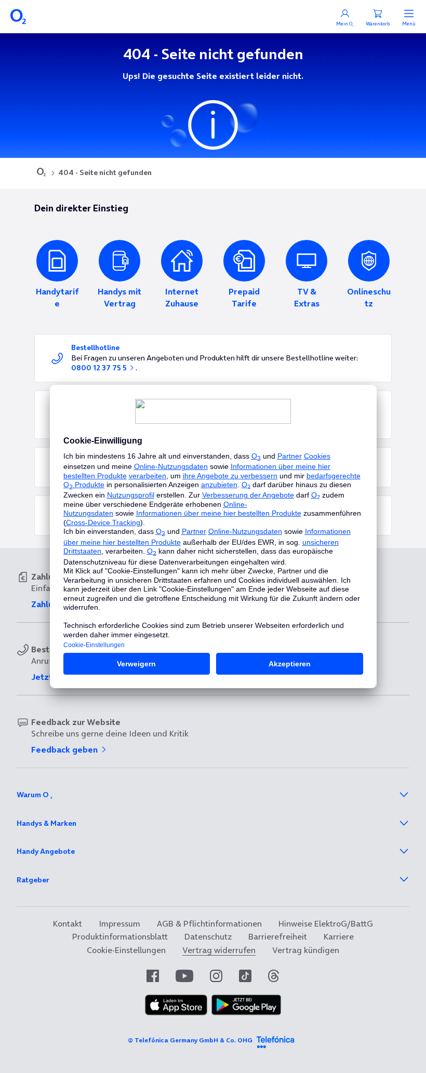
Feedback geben (65, 749)
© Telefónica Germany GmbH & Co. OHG (190, 1040)
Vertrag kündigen (305, 950)
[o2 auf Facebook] (153, 976)
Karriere (339, 936)
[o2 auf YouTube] (184, 976)
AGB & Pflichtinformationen (209, 923)
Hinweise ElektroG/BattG (325, 923)
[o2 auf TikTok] (245, 976)
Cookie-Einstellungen (126, 950)
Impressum (119, 923)
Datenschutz (208, 936)
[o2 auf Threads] (273, 976)
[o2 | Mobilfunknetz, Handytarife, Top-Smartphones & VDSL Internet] (41, 173)
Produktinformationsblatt (120, 936)
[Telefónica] (275, 1040)
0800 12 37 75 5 (99, 368)
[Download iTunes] (176, 1012)
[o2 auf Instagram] (216, 976)
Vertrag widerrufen (219, 950)
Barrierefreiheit (277, 936)
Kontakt (67, 923)
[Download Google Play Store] (246, 1012)
